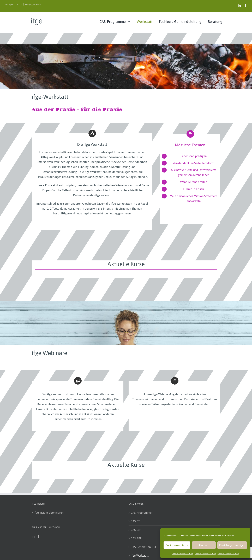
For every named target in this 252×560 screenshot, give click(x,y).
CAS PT (135, 521)
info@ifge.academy (33, 4)
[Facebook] (38, 536)
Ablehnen (204, 545)
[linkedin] (239, 5)
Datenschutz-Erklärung (182, 553)
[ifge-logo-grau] (39, 18)
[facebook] (245, 5)
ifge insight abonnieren (48, 512)
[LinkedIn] (33, 536)
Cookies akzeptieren (176, 545)
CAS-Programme (141, 512)
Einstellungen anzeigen (232, 545)
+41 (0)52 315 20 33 (13, 4)
